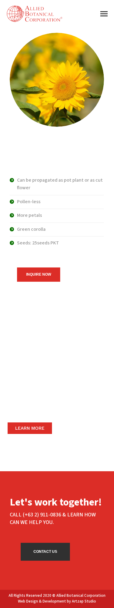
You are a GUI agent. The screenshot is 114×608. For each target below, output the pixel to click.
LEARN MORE (29, 428)
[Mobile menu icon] (104, 14)
